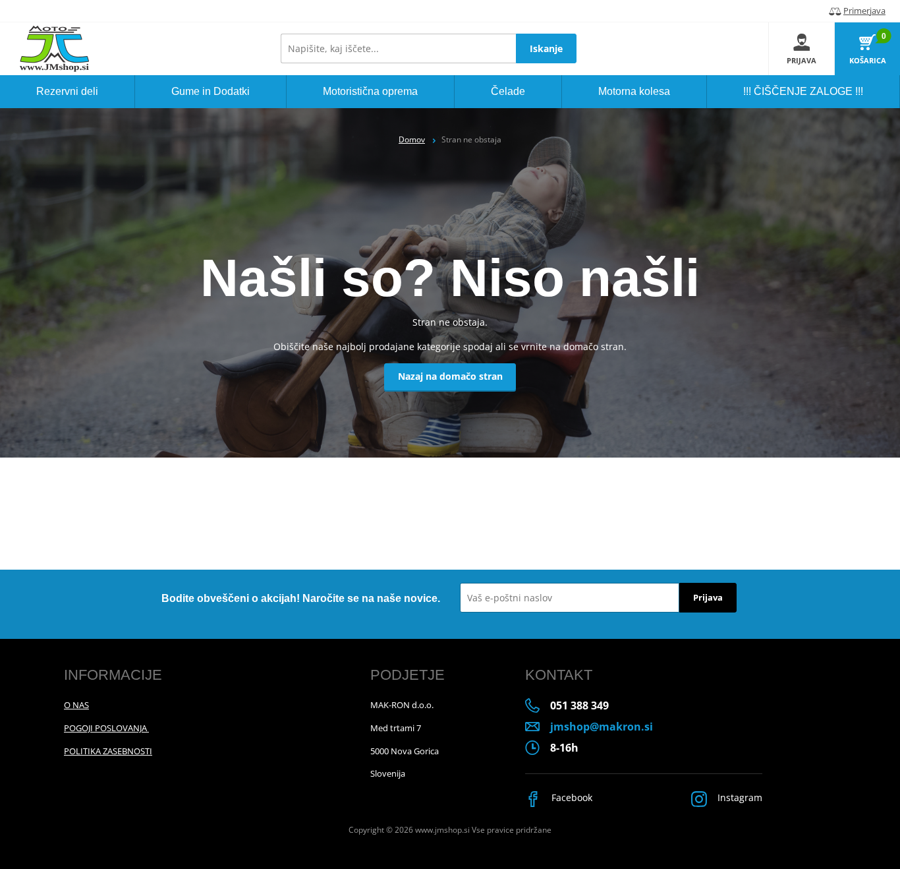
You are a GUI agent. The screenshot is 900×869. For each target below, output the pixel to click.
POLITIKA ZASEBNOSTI (108, 751)
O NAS (76, 705)
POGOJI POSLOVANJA (106, 728)
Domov (412, 139)
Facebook (570, 797)
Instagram (738, 797)
